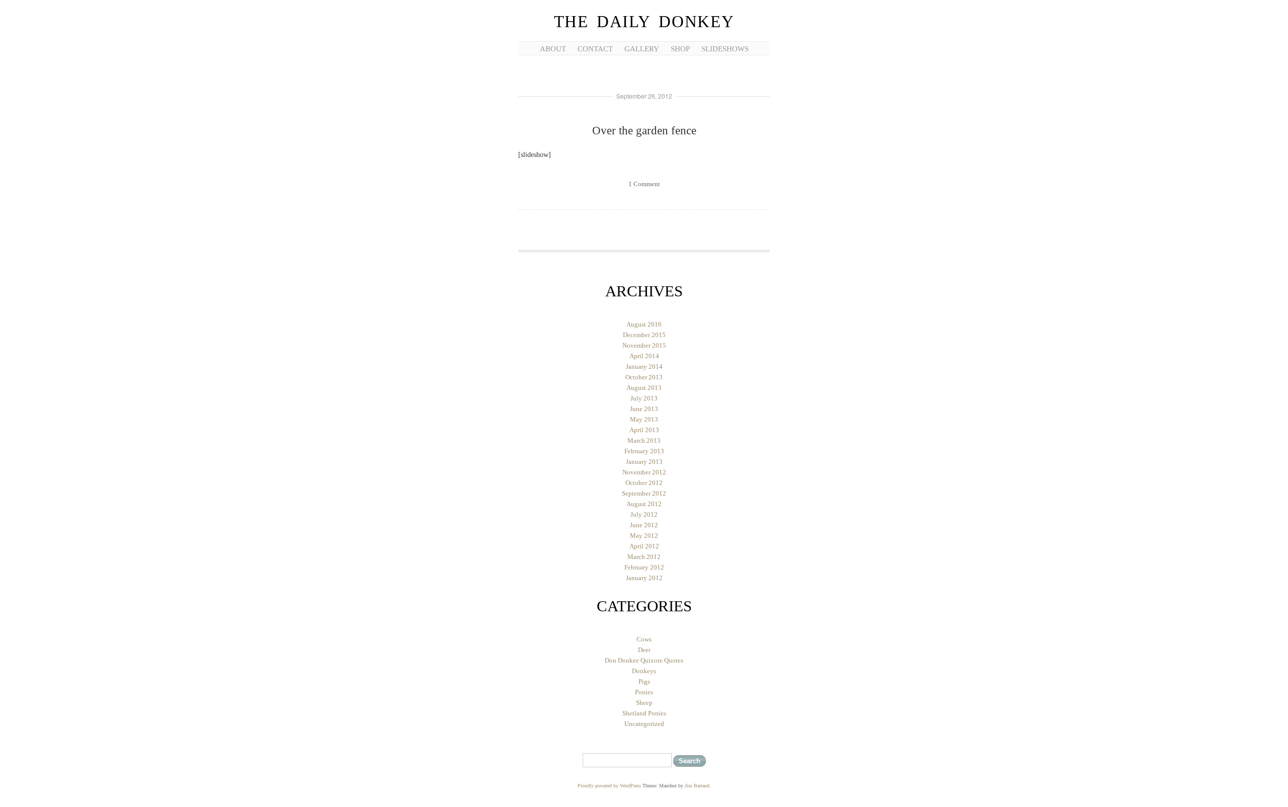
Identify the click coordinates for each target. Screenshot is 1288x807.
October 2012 (644, 483)
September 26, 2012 (644, 96)
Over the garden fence (644, 130)
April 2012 (644, 546)
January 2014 (644, 366)
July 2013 (644, 398)
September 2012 (644, 493)
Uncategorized (644, 724)
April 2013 (644, 430)
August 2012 (644, 504)
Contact (595, 49)
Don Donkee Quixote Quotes (644, 660)
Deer (644, 650)
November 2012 (644, 472)
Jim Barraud (697, 785)
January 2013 (644, 461)
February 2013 (644, 451)
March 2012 (644, 556)
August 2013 (644, 387)
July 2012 (644, 514)
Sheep (644, 702)
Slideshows (725, 49)
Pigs (644, 681)
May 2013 (644, 419)
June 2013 (644, 409)
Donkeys (644, 671)
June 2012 (644, 525)
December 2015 (644, 335)
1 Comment (644, 184)
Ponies (644, 692)
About (553, 49)
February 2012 (644, 567)
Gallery (641, 49)
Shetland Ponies (644, 713)
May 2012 (644, 535)
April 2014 (644, 356)
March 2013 (644, 440)
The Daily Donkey (644, 22)
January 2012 (644, 578)
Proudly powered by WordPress (609, 785)
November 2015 (644, 345)
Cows (644, 639)
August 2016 (644, 324)
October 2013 (644, 377)
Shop (680, 49)
